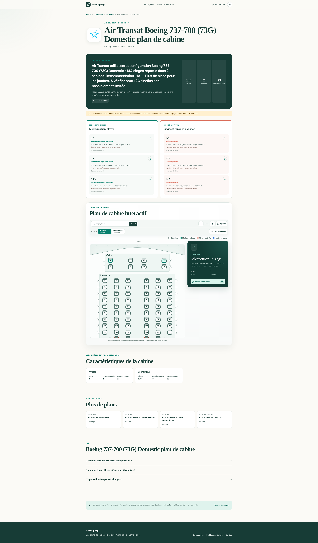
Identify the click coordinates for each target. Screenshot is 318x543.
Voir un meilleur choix (209, 282)
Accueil (88, 14)
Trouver (133, 224)
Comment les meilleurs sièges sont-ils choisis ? (110, 470)
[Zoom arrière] (201, 223)
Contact (228, 535)
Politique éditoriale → (221, 505)
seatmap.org (92, 530)
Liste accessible (220, 231)
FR (230, 4)
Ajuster (223, 224)
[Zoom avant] (212, 223)
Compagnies (148, 4)
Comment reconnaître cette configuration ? (109, 460)
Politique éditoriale (165, 4)
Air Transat (110, 14)
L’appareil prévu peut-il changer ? (104, 479)
